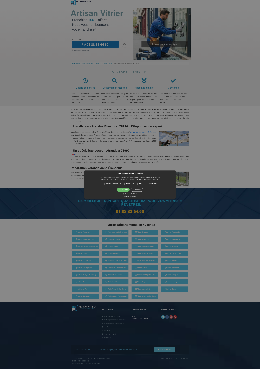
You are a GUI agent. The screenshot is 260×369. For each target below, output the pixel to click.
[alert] (130, 184)
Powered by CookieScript (130, 196)
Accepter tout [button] (123, 190)
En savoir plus (155, 179)
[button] (130, 184)
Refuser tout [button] (137, 190)
